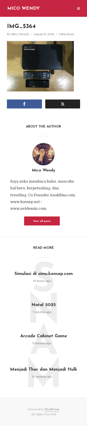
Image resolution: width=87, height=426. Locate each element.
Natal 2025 (43, 305)
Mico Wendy (23, 8)
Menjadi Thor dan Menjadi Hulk (43, 369)
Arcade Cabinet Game (43, 336)
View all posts (42, 221)
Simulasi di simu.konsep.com (43, 274)
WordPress (51, 409)
